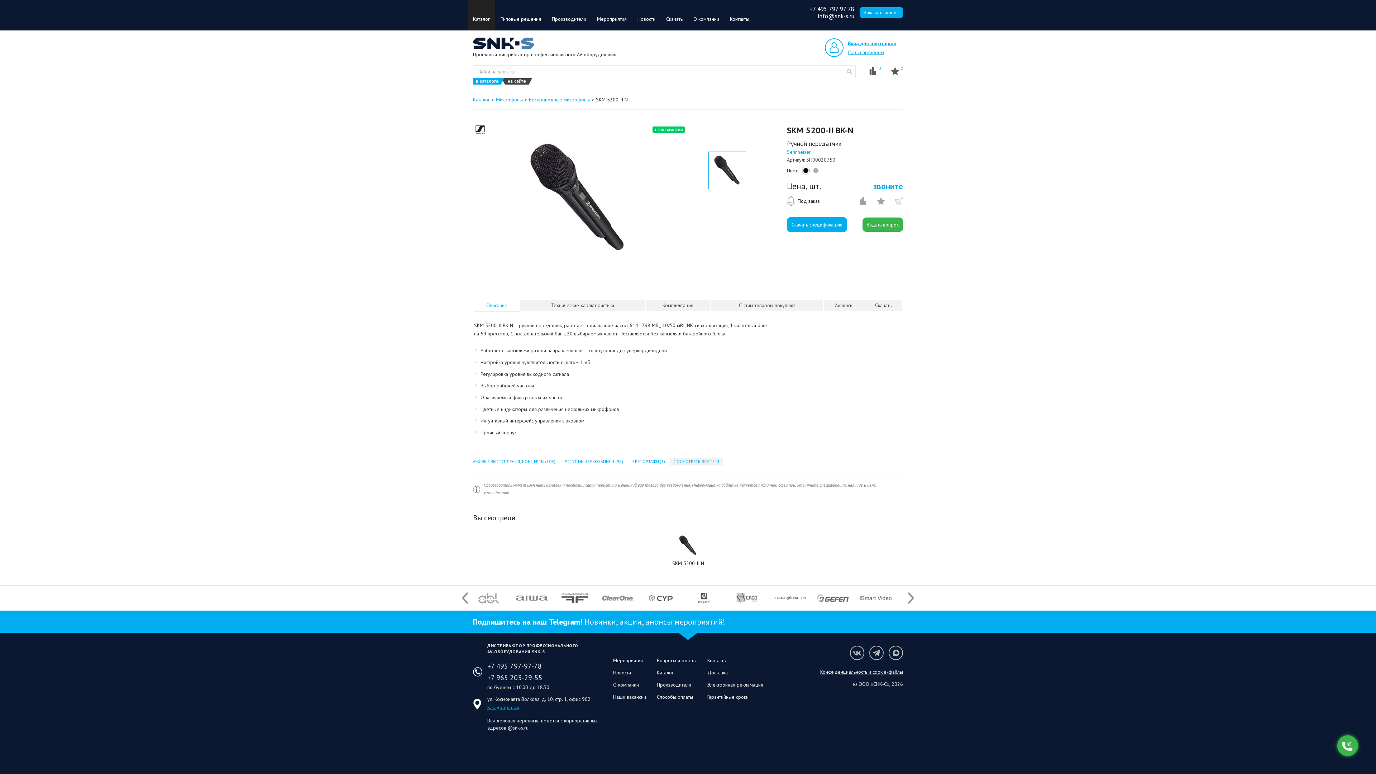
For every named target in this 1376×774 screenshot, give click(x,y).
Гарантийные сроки (728, 697)
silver (814, 172)
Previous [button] (465, 598)
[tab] (497, 305)
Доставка (717, 672)
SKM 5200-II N (688, 563)
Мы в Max (896, 653)
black (804, 172)
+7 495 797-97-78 (514, 666)
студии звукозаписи (594, 461)
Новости (646, 19)
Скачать (674, 19)
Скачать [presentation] (883, 305)
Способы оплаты (675, 697)
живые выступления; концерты (514, 461)
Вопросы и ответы (677, 660)
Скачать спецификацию (817, 224)
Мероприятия (612, 19)
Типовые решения (521, 19)
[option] (578, 198)
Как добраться (503, 707)
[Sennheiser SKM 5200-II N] (688, 545)
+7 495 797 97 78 (831, 9)
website (849, 71)
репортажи (649, 461)
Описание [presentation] (496, 305)
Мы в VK (857, 653)
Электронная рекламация (735, 685)
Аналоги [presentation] (843, 305)
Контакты (739, 19)
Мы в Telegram (876, 653)
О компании (706, 19)
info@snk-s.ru (836, 16)
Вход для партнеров (872, 43)
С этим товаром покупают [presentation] (767, 305)
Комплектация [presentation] (678, 305)
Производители (569, 19)
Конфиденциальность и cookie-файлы (861, 672)
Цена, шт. (804, 186)
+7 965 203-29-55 (515, 677)
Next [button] (911, 598)
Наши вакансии (629, 697)
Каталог (481, 19)
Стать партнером (866, 52)
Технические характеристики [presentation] (582, 305)
